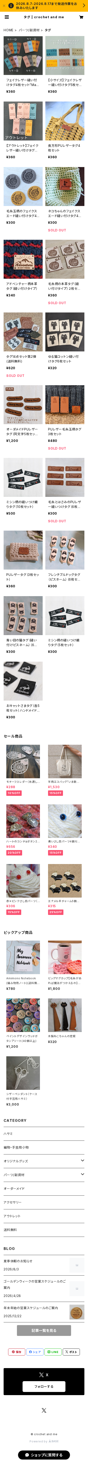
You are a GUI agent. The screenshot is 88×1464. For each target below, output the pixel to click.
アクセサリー (13, 1202)
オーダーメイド (14, 1188)
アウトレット (12, 1216)
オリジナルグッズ (16, 1161)
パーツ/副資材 (29, 30)
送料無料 (10, 1230)
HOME (9, 30)
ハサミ (8, 1134)
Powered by (39, 1441)
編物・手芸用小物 (16, 1147)
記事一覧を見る (44, 1330)
